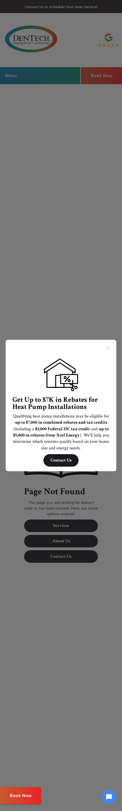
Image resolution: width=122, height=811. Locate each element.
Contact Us (61, 460)
